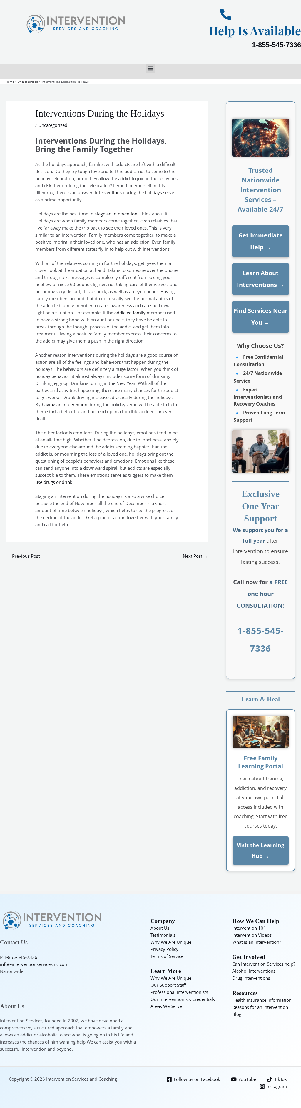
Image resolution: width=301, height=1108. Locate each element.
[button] (150, 68)
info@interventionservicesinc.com (34, 964)
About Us (159, 928)
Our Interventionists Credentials (182, 999)
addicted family (130, 312)
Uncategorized (52, 125)
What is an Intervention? (256, 942)
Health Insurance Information (262, 1000)
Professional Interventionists (179, 992)
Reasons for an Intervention (260, 1007)
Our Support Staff (168, 985)
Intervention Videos (252, 935)
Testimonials (162, 935)
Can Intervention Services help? (263, 964)
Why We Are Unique (170, 942)
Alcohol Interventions (253, 971)
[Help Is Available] (225, 14)
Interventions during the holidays (128, 192)
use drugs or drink (53, 482)
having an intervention (64, 404)
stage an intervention (116, 214)
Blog (236, 1014)
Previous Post (23, 556)
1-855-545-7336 (276, 45)
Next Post (195, 556)
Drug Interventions (251, 978)
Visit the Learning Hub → (260, 850)
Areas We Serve (166, 1006)
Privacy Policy (164, 949)
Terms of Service (166, 956)
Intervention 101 (249, 928)
